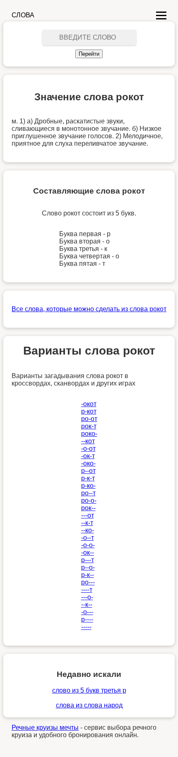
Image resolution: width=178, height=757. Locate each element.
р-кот (88, 411)
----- (86, 626)
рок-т (88, 426)
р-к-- (87, 574)
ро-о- (88, 500)
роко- (89, 433)
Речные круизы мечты (45, 727)
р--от (88, 470)
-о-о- (88, 545)
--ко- (87, 530)
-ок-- (87, 552)
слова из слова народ (89, 705)
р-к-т (88, 478)
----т (86, 589)
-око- (88, 463)
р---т (87, 559)
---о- (87, 597)
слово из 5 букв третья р (89, 690)
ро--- (88, 582)
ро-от (89, 418)
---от (87, 515)
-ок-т (88, 455)
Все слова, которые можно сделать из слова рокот (89, 308)
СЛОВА (23, 15)
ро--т (88, 493)
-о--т (87, 537)
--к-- (86, 604)
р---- (87, 619)
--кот (88, 441)
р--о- (88, 567)
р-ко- (88, 485)
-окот (88, 403)
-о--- (87, 611)
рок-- (88, 507)
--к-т (87, 522)
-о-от (88, 448)
